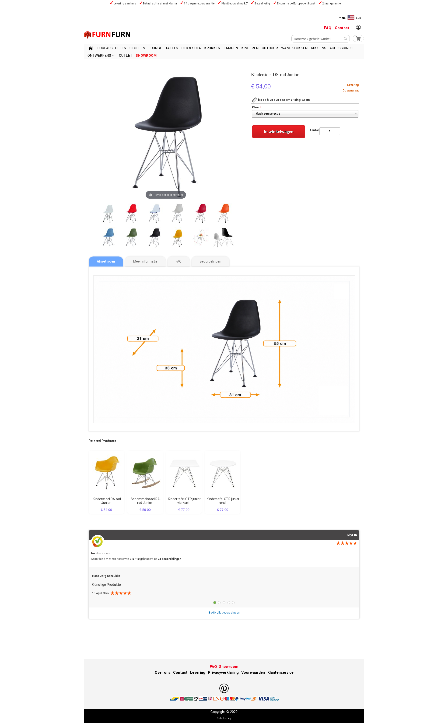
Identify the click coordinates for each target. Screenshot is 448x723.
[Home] (90, 49)
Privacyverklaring (223, 672)
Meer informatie (145, 261)
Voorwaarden (253, 672)
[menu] (224, 51)
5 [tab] (233, 602)
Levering (197, 672)
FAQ (327, 28)
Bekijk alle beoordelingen (224, 612)
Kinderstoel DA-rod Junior (107, 501)
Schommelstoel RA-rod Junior (146, 501)
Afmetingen (106, 261)
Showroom (228, 666)
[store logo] (107, 35)
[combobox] (320, 38)
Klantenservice (280, 672)
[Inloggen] (358, 27)
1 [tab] (214, 602)
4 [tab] (228, 602)
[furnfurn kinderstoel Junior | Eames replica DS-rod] (108, 214)
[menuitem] (112, 48)
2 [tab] (219, 602)
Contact (342, 28)
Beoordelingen (210, 261)
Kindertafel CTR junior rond (223, 501)
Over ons (163, 672)
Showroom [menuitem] (146, 55)
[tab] (106, 261)
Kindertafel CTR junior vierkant (184, 501)
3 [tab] (224, 602)
